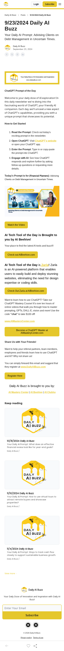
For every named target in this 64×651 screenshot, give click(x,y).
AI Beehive (36, 392)
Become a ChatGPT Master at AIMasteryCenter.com (32, 331)
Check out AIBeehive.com (21, 255)
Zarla (45, 265)
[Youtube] (28, 625)
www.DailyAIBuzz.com (33, 367)
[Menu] (60, 3)
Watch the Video (16, 225)
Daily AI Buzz (10, 15)
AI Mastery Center (18, 392)
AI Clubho (50, 392)
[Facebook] (36, 625)
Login (36, 4)
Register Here (15, 376)
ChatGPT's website (45, 141)
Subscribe (49, 4)
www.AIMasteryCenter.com (20, 321)
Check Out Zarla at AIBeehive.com (26, 291)
